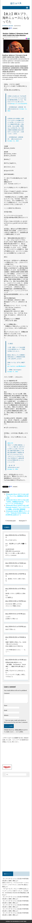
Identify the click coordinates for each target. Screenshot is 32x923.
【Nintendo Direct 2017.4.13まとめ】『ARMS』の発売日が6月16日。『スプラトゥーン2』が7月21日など (17, 502)
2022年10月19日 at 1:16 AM (16, 563)
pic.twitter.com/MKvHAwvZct (17, 366)
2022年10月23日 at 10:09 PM (16, 574)
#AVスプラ (10, 443)
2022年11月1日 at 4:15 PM (15, 614)
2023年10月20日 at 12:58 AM (16, 637)
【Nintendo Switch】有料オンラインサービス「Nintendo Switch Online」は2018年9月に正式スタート (17, 513)
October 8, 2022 (13, 469)
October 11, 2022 (13, 141)
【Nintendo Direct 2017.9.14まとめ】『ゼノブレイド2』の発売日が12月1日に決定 (17, 496)
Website (6, 715)
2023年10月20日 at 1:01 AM (16, 660)
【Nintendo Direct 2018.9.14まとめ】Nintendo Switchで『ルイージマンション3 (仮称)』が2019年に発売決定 (17, 507)
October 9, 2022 (13, 371)
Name (5, 705)
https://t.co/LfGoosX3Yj (19, 103)
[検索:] (15, 774)
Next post (22, 521)
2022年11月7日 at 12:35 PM (16, 626)
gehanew (10, 25)
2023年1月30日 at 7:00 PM (16, 601)
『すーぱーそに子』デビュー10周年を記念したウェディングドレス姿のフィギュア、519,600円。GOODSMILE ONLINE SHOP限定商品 (15, 891)
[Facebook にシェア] (9, 28)
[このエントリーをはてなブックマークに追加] (11, 28)
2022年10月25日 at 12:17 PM (16, 589)
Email (5, 710)
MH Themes (24, 921)
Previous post (11, 521)
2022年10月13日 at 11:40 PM (16, 535)
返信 (25, 563)
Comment (7, 693)
